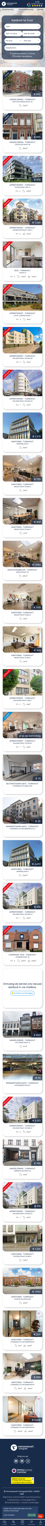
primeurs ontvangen (23, 993)
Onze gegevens (28, 1500)
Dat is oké (31, 1515)
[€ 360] (22, 511)
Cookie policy (13, 1500)
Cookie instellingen (30, 1502)
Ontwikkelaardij (25, 9)
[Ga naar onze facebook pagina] (16, 1461)
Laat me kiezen (9, 1515)
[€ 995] (22, 83)
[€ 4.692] (22, 853)
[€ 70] (22, 767)
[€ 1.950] (22, 554)
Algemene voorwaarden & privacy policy (21, 1497)
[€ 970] (22, 169)
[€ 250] (22, 1323)
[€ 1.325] (22, 1238)
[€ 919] (22, 1195)
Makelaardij (7, 9)
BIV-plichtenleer (12, 1502)
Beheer (40, 9)
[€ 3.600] (22, 1409)
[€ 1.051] (22, 1110)
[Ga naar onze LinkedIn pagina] (22, 1461)
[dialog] (20, 1512)
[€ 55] (22, 810)
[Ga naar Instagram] (28, 1461)
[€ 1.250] (22, 212)
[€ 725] (22, 468)
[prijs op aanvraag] (22, 725)
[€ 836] (22, 896)
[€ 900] (22, 1366)
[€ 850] (22, 1024)
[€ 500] (22, 596)
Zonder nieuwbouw (23, 56)
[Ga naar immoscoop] (22, 1470)
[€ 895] (22, 126)
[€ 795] (22, 1152)
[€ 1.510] (22, 425)
